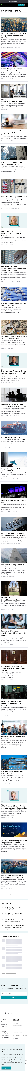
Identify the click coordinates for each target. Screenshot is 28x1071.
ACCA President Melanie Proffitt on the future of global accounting (14, 807)
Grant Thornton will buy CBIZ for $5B (13, 501)
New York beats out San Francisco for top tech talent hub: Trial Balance (13, 35)
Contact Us (4, 1026)
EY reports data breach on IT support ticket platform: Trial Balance (12, 703)
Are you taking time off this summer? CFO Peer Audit (11, 470)
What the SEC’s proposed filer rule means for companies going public (14, 198)
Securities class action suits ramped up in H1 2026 (11, 132)
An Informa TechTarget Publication (14, 1)
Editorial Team (4, 1024)
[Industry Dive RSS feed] (11, 1013)
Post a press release (11, 973)
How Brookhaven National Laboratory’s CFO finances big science (12, 233)
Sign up (21, 4)
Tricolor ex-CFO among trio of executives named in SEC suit (12, 163)
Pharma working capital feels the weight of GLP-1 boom (13, 304)
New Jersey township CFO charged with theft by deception (14, 337)
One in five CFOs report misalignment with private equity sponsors (13, 633)
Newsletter (3, 1028)
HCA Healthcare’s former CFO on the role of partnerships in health (13, 372)
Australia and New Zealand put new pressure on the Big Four (12, 876)
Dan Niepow (4, 140)
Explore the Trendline (20, 96)
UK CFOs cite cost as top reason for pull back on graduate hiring (13, 599)
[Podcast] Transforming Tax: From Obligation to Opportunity (14, 842)
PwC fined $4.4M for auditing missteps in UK (12, 772)
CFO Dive (15, 1038)
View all (3, 973)
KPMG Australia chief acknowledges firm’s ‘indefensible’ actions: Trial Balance (14, 268)
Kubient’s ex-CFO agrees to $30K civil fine (13, 566)
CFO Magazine (5, 1037)
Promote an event (17, 1032)
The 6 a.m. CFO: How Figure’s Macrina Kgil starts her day (14, 914)
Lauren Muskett (10, 47)
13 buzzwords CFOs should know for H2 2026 (13, 738)
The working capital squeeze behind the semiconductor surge (13, 70)
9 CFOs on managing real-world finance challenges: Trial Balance (13, 405)
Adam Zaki (4, 47)
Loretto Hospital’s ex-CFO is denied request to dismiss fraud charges (13, 668)
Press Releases (5, 1035)
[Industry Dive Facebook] (5, 1013)
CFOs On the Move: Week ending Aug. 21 (13, 908)
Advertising (15, 1023)
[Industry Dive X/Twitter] (8, 1013)
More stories (13, 894)
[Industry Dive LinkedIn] (2, 1013)
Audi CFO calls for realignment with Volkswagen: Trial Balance (13, 534)
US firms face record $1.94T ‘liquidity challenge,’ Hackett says (13, 438)
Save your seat (6, 1068)
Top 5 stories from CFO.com (11, 101)
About (2, 1022)
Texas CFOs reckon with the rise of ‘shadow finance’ (14, 920)
